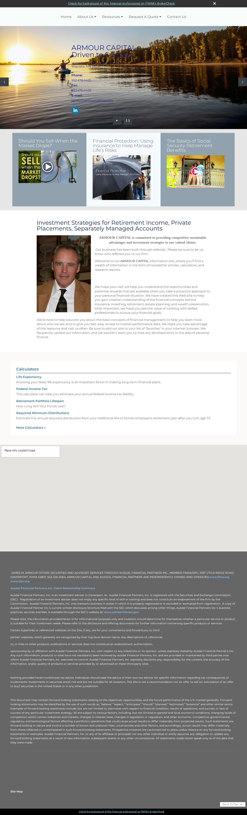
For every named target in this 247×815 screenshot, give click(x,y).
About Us (85, 17)
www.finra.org (219, 577)
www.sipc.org (20, 581)
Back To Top (231, 804)
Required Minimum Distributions (42, 413)
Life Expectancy (28, 377)
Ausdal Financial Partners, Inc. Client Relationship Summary (52, 588)
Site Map (16, 791)
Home (66, 17)
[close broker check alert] (214, 3)
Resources (111, 17)
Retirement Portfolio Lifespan (40, 401)
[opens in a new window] (47, 167)
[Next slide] (242, 82)
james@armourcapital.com (92, 100)
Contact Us (176, 17)
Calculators (27, 369)
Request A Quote (143, 17)
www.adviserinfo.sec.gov (121, 612)
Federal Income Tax (31, 389)
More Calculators (31, 427)
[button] (47, 167)
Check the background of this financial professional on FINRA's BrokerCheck (121, 3)
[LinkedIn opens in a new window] (75, 110)
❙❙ (127, 120)
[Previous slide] (4, 82)
